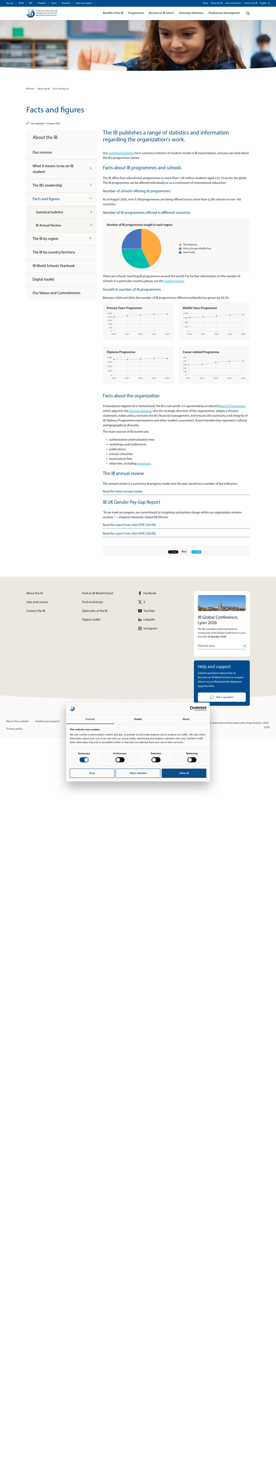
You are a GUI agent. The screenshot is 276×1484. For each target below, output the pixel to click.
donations (144, 463)
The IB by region (45, 239)
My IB (21, 3)
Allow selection (138, 773)
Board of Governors (232, 406)
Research (66, 3)
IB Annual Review (48, 225)
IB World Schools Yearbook (54, 266)
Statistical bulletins (49, 212)
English (263, 3)
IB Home (30, 89)
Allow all (184, 773)
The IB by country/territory (54, 252)
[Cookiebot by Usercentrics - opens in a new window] (192, 708)
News (205, 3)
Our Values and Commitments (56, 293)
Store (54, 3)
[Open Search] (248, 13)
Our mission (42, 153)
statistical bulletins (121, 153)
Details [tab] (138, 719)
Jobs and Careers (233, 3)
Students (42, 3)
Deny (92, 773)
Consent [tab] (90, 719)
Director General (140, 411)
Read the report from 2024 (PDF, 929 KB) (129, 525)
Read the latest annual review (122, 491)
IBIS (30, 3)
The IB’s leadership (47, 185)
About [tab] (185, 719)
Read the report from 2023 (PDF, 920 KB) (129, 533)
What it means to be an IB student (53, 169)
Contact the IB (250, 3)
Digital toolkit (43, 280)
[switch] (120, 759)
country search (174, 281)
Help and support (84, 3)
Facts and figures (61, 89)
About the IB (217, 3)
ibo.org (9, 3)
